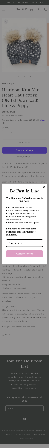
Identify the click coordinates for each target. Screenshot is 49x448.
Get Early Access (24, 254)
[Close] (44, 187)
